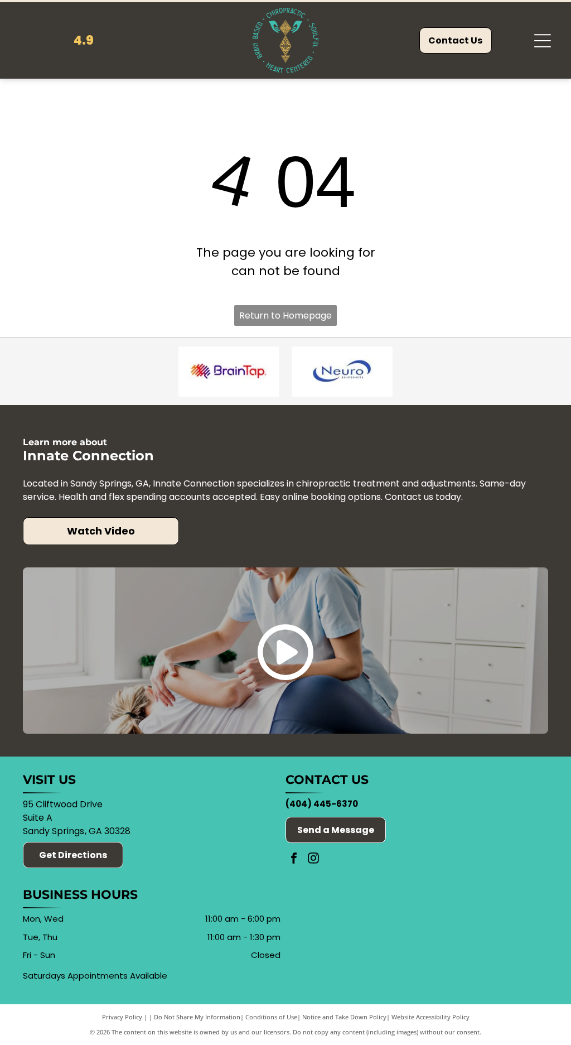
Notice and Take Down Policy (344, 1017)
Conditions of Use (271, 1017)
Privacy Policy (122, 1017)
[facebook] (294, 859)
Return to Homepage (285, 315)
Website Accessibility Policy (430, 1017)
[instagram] (313, 859)
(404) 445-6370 (322, 804)
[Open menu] (542, 40)
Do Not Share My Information (197, 1017)
